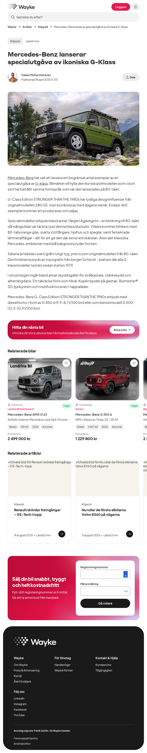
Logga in (120, 7)
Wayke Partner (64, 670)
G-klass (41, 183)
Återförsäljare (22, 681)
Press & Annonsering (26, 670)
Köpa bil (43, 26)
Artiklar (27, 26)
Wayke (12, 26)
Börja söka (120, 330)
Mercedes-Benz (21, 177)
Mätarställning (89, 584)
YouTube (19, 715)
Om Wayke (21, 664)
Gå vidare (105, 603)
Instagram (20, 704)
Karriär (18, 676)
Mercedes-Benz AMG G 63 (27, 414)
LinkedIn (19, 698)
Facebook (20, 709)
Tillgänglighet (104, 670)
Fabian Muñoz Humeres (36, 75)
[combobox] (73, 17)
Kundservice (103, 664)
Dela (132, 77)
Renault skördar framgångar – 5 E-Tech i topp (37, 512)
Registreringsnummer (94, 567)
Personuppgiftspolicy (26, 738)
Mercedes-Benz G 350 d (93, 414)
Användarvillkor (22, 743)
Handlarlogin (62, 664)
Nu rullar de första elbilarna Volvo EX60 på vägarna (104, 512)
